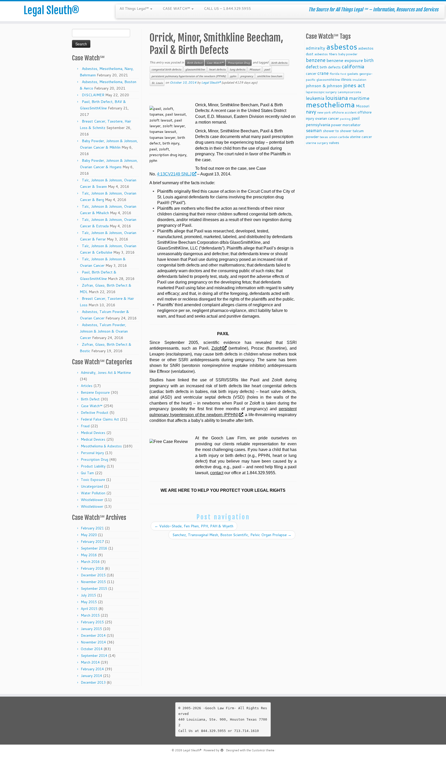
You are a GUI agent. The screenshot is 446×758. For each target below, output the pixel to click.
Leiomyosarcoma (349, 92)
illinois (346, 79)
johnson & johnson (324, 85)
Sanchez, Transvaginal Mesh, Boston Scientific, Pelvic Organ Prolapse (231, 534)
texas (324, 136)
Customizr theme (263, 750)
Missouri (254, 69)
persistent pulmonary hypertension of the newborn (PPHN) (189, 76)
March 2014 (90, 662)
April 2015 (89, 608)
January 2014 (91, 675)
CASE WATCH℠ (177, 8)
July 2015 (88, 595)
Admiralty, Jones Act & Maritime (106, 372)
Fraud (85, 426)
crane (323, 73)
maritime (359, 97)
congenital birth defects (166, 69)
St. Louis (157, 83)
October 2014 (91, 649)
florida (334, 73)
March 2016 (90, 561)
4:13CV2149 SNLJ (174, 174)
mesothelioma (330, 104)
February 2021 (92, 528)
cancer (311, 73)
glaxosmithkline (195, 69)
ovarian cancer (327, 118)
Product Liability (93, 466)
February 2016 (92, 568)
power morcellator (346, 124)
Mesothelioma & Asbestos (101, 446)
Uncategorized (92, 486)
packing (345, 118)
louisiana (336, 98)
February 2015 (92, 622)
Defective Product (94, 412)
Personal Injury (92, 452)
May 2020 (89, 535)
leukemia (315, 98)
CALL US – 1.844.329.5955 (227, 8)
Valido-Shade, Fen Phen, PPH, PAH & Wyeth (194, 526)
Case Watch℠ (91, 406)
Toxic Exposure (93, 479)
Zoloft (216, 348)
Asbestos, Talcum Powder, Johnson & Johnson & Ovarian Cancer (104, 331)
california (353, 66)
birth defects (279, 62)
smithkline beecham (269, 76)
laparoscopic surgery (321, 92)
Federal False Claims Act (100, 419)
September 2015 (94, 588)
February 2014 (92, 669)
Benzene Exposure (95, 392)
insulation (359, 80)
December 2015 (93, 575)
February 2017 (92, 541)
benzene (315, 60)
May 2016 (89, 555)
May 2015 (89, 602)
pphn (233, 76)
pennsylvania (318, 124)
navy (311, 111)
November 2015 (93, 581)
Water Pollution (93, 493)
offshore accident (344, 112)
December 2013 (93, 682)
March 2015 (90, 615)
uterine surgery (317, 143)
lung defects (237, 69)
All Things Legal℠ (135, 8)
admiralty (315, 48)
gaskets (352, 73)
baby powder (347, 54)
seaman (314, 130)
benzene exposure (344, 60)
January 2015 (91, 628)
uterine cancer (361, 136)
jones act (354, 85)
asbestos (341, 46)
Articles (86, 385)
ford (343, 74)
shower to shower (337, 130)
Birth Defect (90, 399)
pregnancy (246, 76)
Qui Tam (87, 473)
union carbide (339, 137)
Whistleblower (92, 499)
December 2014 (93, 635)
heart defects (217, 69)
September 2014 (94, 655)
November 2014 (93, 642)
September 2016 (94, 548)
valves (334, 142)
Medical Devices (93, 432)
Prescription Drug (94, 459)
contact (216, 473)
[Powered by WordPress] (222, 749)
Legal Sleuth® (51, 10)
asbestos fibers (325, 54)
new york (324, 112)
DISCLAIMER (93, 95)
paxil (267, 69)
